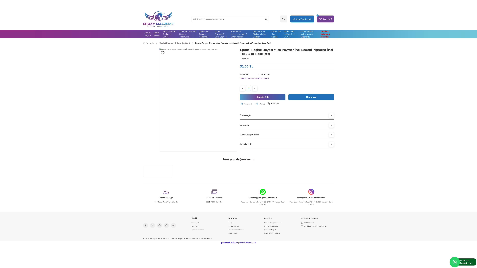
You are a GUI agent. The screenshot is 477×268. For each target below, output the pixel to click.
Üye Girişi (195, 226)
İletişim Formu (233, 226)
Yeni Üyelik (195, 223)
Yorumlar (244, 125)
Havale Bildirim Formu (236, 230)
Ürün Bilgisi (245, 115)
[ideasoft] (225, 243)
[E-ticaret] (238, 243)
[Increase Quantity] (254, 88)
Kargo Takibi (232, 233)
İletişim (230, 223)
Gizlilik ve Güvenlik (271, 226)
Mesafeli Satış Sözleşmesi (273, 223)
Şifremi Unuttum (198, 230)
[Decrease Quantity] (242, 88)
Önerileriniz (246, 144)
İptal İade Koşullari (271, 230)
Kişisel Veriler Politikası (272, 233)
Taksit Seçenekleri (249, 135)
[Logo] (158, 19)
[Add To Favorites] (163, 53)
